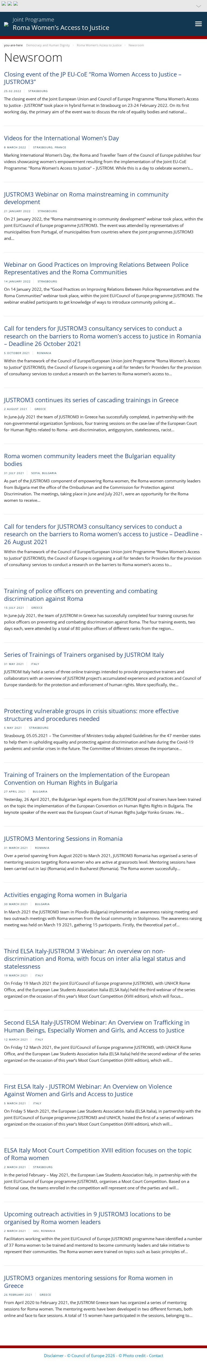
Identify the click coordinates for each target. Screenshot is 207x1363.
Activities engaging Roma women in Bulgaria (65, 895)
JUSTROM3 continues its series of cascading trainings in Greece (91, 400)
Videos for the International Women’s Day (61, 138)
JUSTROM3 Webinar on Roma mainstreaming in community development (86, 198)
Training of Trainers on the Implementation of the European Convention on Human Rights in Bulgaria (87, 778)
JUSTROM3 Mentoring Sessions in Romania (63, 838)
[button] (103, 6)
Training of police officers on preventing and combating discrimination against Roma (80, 594)
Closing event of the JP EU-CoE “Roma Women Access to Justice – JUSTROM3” (92, 78)
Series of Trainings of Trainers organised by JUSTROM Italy (84, 654)
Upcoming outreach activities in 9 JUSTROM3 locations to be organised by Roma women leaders (87, 1218)
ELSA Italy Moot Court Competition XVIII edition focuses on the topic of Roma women (98, 1154)
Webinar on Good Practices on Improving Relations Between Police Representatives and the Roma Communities (96, 268)
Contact (156, 1355)
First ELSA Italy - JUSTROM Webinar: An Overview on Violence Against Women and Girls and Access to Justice (88, 1090)
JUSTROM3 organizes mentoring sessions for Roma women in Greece (88, 1282)
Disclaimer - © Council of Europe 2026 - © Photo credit (95, 1355)
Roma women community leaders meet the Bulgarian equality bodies (89, 460)
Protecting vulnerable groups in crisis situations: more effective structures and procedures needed (91, 715)
